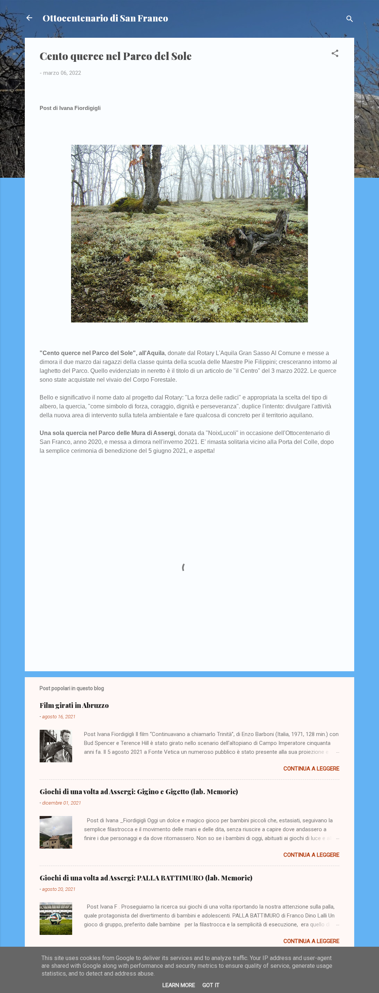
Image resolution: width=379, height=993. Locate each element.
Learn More (178, 985)
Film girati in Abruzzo (74, 705)
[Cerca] (349, 20)
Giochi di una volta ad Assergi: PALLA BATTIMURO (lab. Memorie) (146, 877)
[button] (335, 54)
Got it (210, 985)
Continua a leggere (311, 768)
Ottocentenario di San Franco (105, 18)
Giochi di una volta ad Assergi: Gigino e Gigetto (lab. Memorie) (139, 791)
